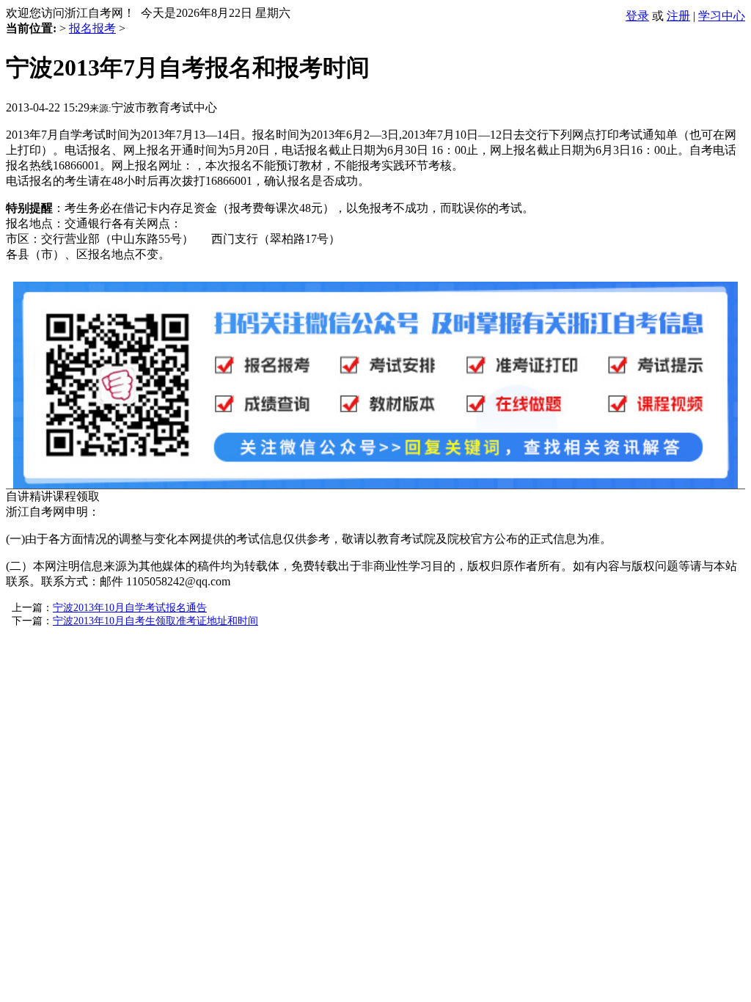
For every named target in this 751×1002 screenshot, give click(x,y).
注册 (678, 16)
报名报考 (92, 28)
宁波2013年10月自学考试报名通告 (130, 607)
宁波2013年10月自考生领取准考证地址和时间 (155, 620)
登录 (637, 16)
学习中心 (721, 16)
